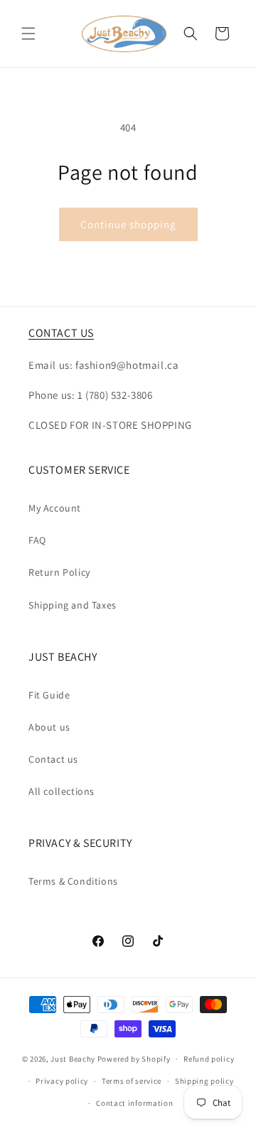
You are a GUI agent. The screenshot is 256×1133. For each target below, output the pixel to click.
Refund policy (208, 1059)
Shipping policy (204, 1081)
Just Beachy (73, 1059)
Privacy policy (62, 1081)
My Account (54, 508)
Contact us (53, 759)
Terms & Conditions (73, 881)
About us (49, 727)
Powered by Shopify (134, 1059)
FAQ (37, 540)
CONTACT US (61, 332)
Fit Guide (49, 695)
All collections (61, 791)
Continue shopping (128, 224)
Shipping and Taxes (72, 605)
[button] (28, 33)
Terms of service (131, 1081)
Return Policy (59, 572)
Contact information (134, 1103)
